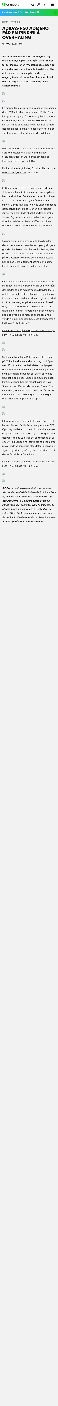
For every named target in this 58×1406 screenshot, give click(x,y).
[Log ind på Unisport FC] (38, 4)
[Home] (10, 4)
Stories (15, 22)
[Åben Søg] (32, 4)
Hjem (5, 22)
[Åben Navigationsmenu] (52, 4)
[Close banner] (55, 12)
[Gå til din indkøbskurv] (45, 4)
